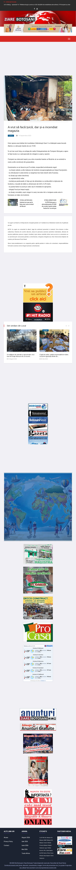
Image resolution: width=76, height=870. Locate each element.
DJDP (40, 837)
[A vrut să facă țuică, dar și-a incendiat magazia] (38, 98)
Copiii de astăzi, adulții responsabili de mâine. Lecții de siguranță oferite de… (54, 355)
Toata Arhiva (26, 853)
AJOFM (41, 853)
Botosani (49, 840)
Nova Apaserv (47, 855)
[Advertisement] (38, 57)
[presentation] (68, 325)
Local (11, 135)
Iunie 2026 (25, 845)
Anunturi (41, 850)
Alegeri (50, 845)
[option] (27, 4)
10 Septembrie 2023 (24, 135)
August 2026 (26, 837)
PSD (43, 837)
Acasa (6, 837)
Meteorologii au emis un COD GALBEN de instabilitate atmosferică (27, 4)
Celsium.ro (43, 680)
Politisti (49, 842)
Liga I (46, 848)
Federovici (41, 848)
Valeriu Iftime (46, 853)
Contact (6, 845)
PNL (45, 850)
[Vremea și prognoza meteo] (49, 646)
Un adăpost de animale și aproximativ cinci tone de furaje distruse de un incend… (20, 355)
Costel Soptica (49, 850)
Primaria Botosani (43, 845)
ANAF (45, 840)
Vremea (26, 646)
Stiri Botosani (48, 837)
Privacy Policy (8, 841)
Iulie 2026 (25, 841)
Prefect (49, 848)
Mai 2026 (25, 849)
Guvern (45, 842)
